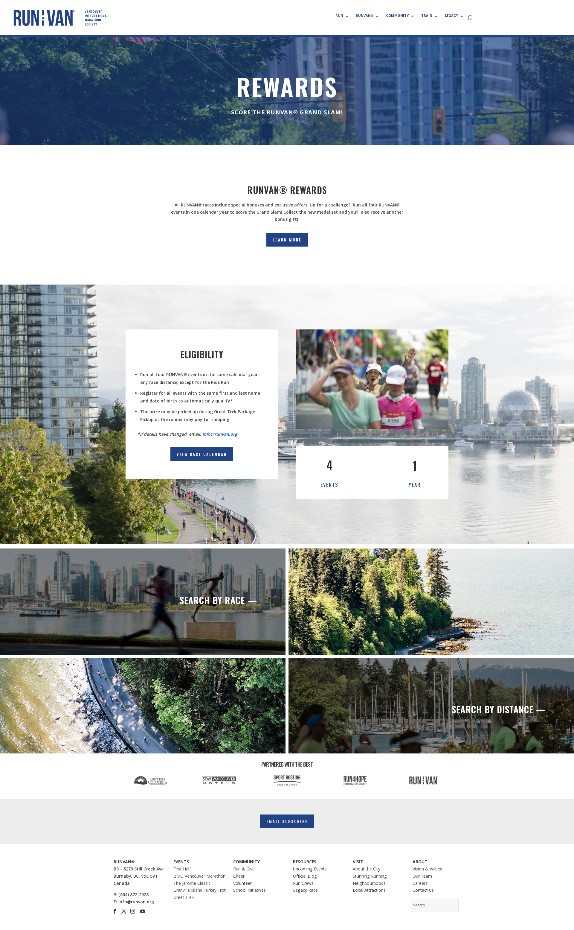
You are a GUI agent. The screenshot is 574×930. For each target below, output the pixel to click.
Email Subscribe (287, 821)
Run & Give (244, 869)
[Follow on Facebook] (115, 911)
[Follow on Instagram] (133, 911)
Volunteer (242, 884)
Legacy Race (305, 890)
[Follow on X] (124, 911)
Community (397, 16)
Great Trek (183, 898)
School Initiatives (249, 890)
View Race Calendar (202, 454)
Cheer (239, 876)
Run (339, 16)
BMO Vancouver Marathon (199, 876)
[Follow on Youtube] (142, 911)
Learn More (287, 240)
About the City (366, 869)
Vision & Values (427, 869)
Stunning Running (370, 876)
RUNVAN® (364, 16)
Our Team (422, 876)
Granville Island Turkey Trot (199, 890)
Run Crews (303, 884)
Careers (420, 884)
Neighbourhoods (369, 884)
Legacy (451, 16)
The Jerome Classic (191, 884)
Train (426, 16)
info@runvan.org (219, 434)
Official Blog (305, 876)
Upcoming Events (310, 869)
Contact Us (423, 890)
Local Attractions (369, 890)
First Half (182, 869)
